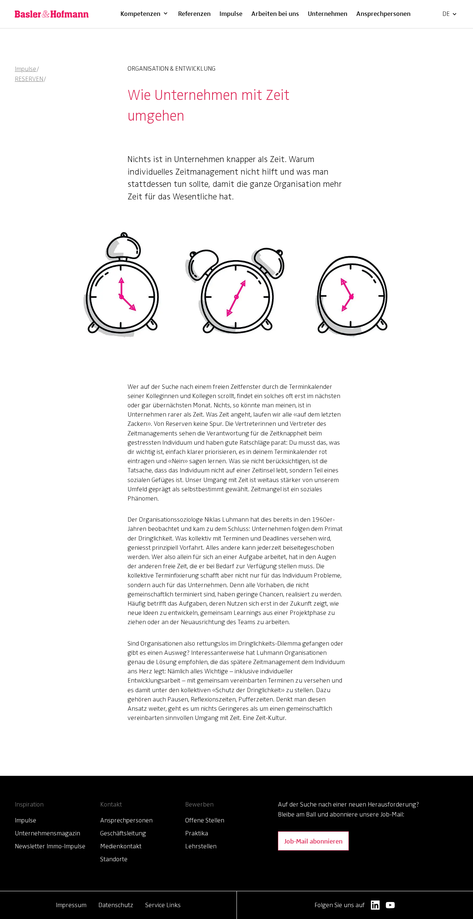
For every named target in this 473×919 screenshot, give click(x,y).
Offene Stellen (204, 820)
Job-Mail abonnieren (313, 840)
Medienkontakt (121, 846)
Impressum (71, 905)
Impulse (231, 13)
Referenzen (194, 13)
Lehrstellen (201, 846)
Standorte (113, 859)
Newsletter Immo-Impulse (50, 846)
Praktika (196, 833)
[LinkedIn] (375, 905)
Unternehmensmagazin (47, 833)
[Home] (52, 14)
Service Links (163, 905)
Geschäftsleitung (123, 833)
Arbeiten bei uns (275, 13)
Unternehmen (327, 13)
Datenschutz (115, 905)
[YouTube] (390, 905)
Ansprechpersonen (383, 13)
